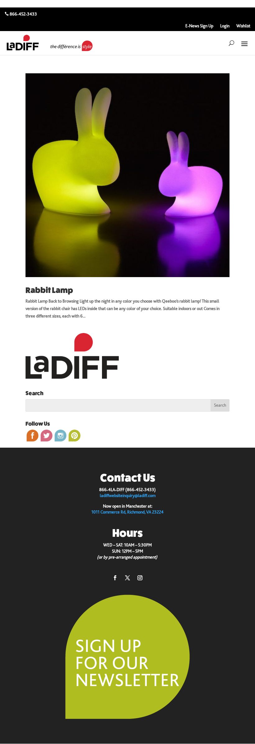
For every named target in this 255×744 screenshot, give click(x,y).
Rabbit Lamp (49, 290)
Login (225, 26)
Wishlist (243, 26)
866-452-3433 (23, 13)
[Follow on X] (127, 578)
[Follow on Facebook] (115, 578)
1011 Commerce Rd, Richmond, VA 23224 (127, 511)
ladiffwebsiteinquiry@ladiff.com (127, 495)
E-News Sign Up (199, 26)
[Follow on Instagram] (140, 578)
